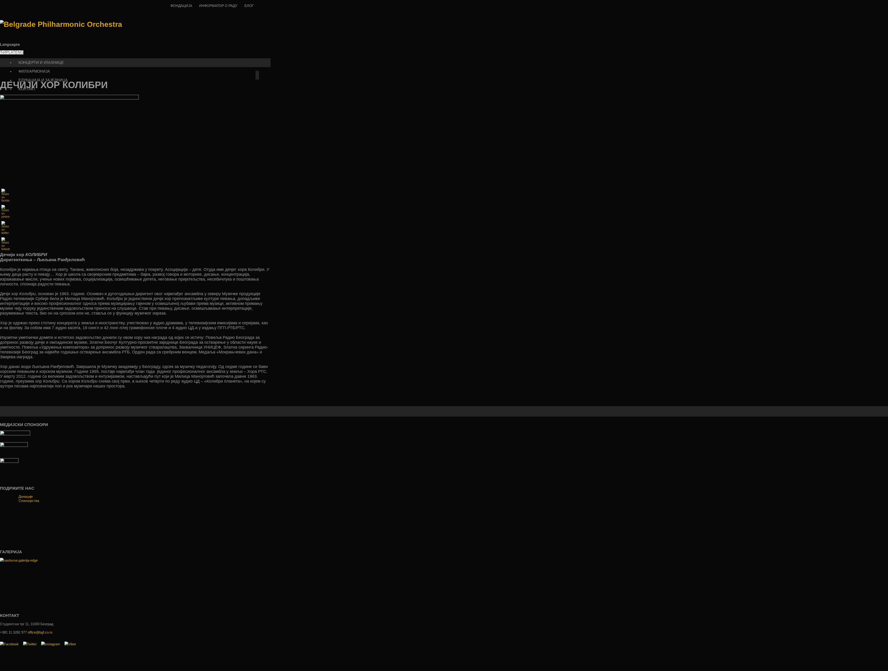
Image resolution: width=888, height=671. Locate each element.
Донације (25, 496)
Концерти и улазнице (41, 63)
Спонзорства (28, 501)
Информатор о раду (218, 6)
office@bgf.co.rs (40, 632)
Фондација (181, 6)
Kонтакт (27, 89)
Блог (249, 6)
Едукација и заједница (43, 80)
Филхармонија (34, 71)
